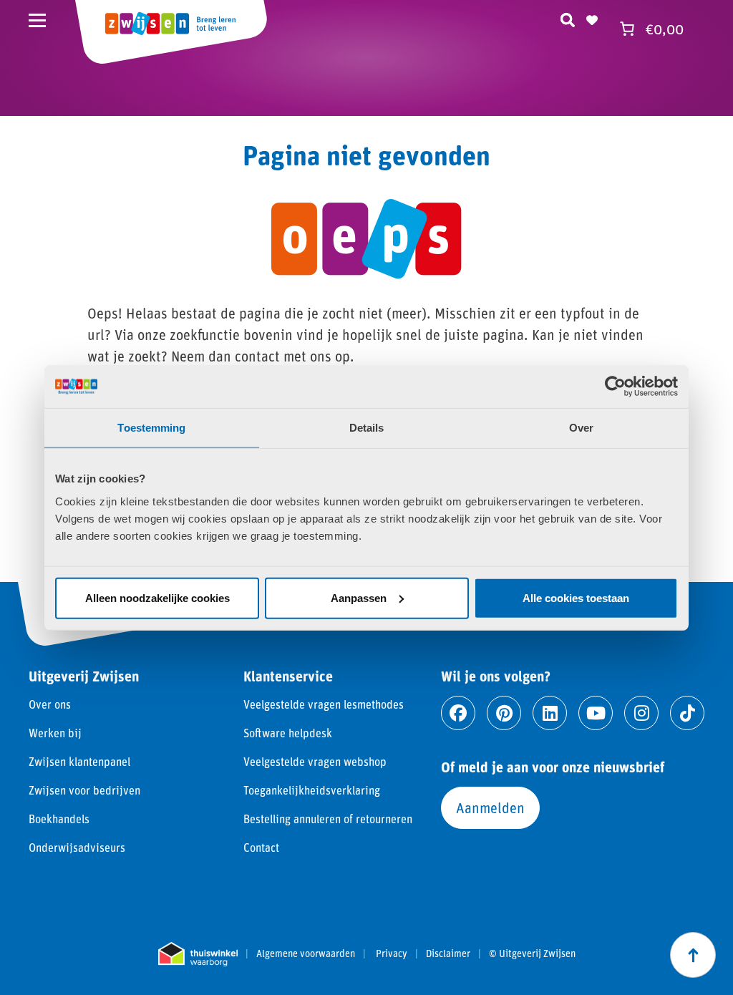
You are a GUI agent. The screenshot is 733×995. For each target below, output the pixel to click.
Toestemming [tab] (151, 428)
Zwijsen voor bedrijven (84, 789)
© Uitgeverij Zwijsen (532, 953)
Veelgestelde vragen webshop (315, 761)
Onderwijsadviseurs (77, 847)
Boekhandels (59, 818)
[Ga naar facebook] (458, 713)
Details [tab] (366, 428)
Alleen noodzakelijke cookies (157, 597)
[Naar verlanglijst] (592, 18)
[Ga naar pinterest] (504, 713)
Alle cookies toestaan (576, 597)
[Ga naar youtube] (595, 713)
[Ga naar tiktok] (687, 713)
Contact (261, 847)
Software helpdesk (287, 732)
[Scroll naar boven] (693, 955)
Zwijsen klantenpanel (79, 761)
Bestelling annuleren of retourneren (327, 818)
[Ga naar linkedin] (550, 713)
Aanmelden (490, 807)
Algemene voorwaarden (305, 953)
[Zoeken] (567, 18)
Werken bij (55, 732)
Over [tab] (581, 428)
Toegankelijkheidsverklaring (311, 789)
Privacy (391, 953)
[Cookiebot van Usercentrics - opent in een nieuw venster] (615, 386)
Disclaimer (448, 953)
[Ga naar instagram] (641, 713)
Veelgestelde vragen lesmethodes (323, 704)
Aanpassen (359, 597)
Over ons (50, 704)
